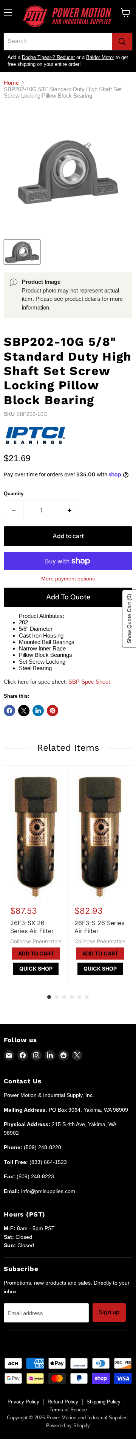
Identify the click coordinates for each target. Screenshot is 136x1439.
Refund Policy (63, 1402)
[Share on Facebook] (9, 710)
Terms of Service (68, 1410)
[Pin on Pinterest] (52, 710)
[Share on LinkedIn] (38, 710)
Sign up (109, 1312)
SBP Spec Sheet (89, 681)
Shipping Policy (104, 1402)
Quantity (13, 493)
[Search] (122, 41)
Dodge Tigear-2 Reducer (48, 57)
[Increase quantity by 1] (69, 510)
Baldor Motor (100, 57)
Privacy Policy (23, 1402)
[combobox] (58, 41)
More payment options (68, 579)
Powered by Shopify (68, 1425)
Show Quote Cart (129, 618)
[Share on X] (23, 710)
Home (11, 82)
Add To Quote (68, 597)
